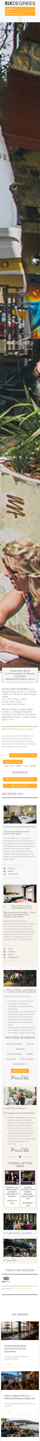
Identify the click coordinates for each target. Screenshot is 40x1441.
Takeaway (20, 1049)
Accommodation (14, 1044)
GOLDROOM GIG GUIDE (14, 13)
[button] (20, 19)
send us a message (24, 729)
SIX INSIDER (19, 1064)
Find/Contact (27, 1059)
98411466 (9, 729)
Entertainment (14, 1054)
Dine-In (30, 1044)
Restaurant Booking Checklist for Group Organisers (15, 1348)
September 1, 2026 (28, 1196)
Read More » (8, 1364)
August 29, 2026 (12, 1195)
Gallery (29, 1054)
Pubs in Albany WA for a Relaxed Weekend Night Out (19, 1397)
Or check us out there (21, 1288)
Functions (11, 1059)
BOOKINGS (10, 9)
